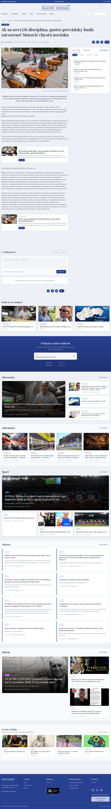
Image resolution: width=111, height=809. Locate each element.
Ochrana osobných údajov (76, 782)
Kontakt (93, 782)
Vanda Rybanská (72, 639)
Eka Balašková (17, 590)
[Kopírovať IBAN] (74, 356)
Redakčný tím (27, 785)
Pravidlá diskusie (74, 788)
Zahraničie (14, 14)
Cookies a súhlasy (74, 785)
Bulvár (52, 14)
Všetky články (103, 377)
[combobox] (97, 14)
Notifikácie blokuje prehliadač (100, 799)
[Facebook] (104, 1)
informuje (59, 111)
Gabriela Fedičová (94, 403)
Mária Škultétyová (73, 614)
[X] (106, 1)
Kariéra (26, 788)
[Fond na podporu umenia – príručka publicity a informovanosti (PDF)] (53, 790)
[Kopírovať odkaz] (107, 42)
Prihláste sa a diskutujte (59, 252)
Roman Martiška (94, 392)
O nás (25, 782)
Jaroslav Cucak (20, 414)
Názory (23, 14)
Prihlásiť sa (61, 271)
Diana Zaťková (16, 460)
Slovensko (4, 14)
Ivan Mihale (43, 460)
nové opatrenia (42, 98)
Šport (31, 14)
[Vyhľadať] (86, 13)
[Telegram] (109, 1)
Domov (3, 20)
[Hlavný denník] (55, 7)
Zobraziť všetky (103, 732)
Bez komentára (41, 14)
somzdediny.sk (29, 732)
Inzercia (48, 782)
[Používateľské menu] (108, 13)
